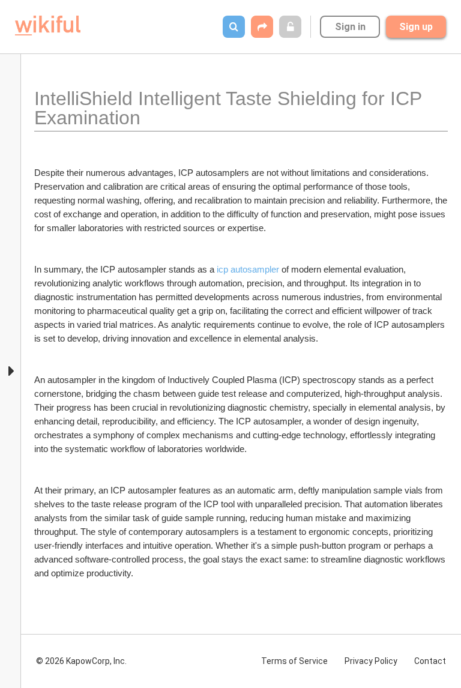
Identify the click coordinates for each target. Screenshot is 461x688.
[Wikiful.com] (47, 25)
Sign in (350, 26)
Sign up (416, 26)
